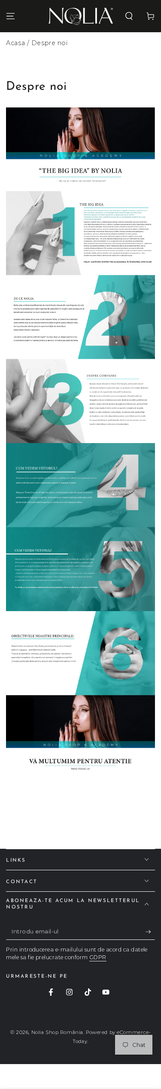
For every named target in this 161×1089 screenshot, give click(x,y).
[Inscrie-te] (150, 932)
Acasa (15, 43)
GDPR (97, 957)
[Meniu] (10, 16)
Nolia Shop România (57, 1032)
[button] (129, 16)
